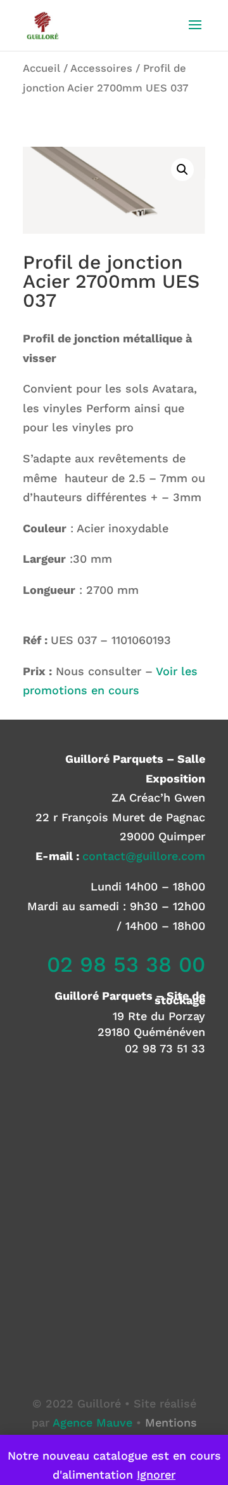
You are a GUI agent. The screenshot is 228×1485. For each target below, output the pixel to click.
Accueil (41, 68)
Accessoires (101, 68)
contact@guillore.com (143, 856)
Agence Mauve (92, 1422)
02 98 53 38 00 (126, 964)
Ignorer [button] (156, 1474)
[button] (182, 169)
